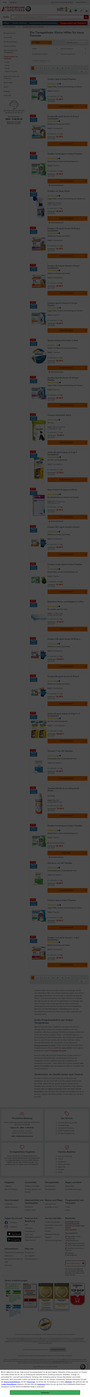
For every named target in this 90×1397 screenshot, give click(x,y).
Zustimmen (41, 1384)
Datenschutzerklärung (12, 1382)
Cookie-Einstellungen (9, 1384)
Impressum (31, 1382)
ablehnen (68, 1382)
